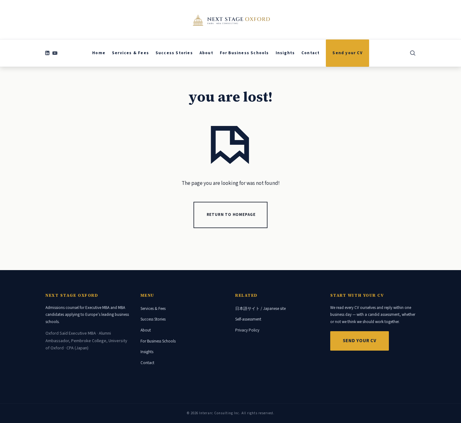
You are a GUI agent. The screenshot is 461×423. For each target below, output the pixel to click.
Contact (147, 363)
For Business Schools (158, 341)
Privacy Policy (247, 330)
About (145, 330)
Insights (146, 352)
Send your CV (359, 340)
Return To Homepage (231, 214)
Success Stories (153, 319)
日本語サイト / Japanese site (260, 308)
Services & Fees (153, 308)
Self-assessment (248, 319)
